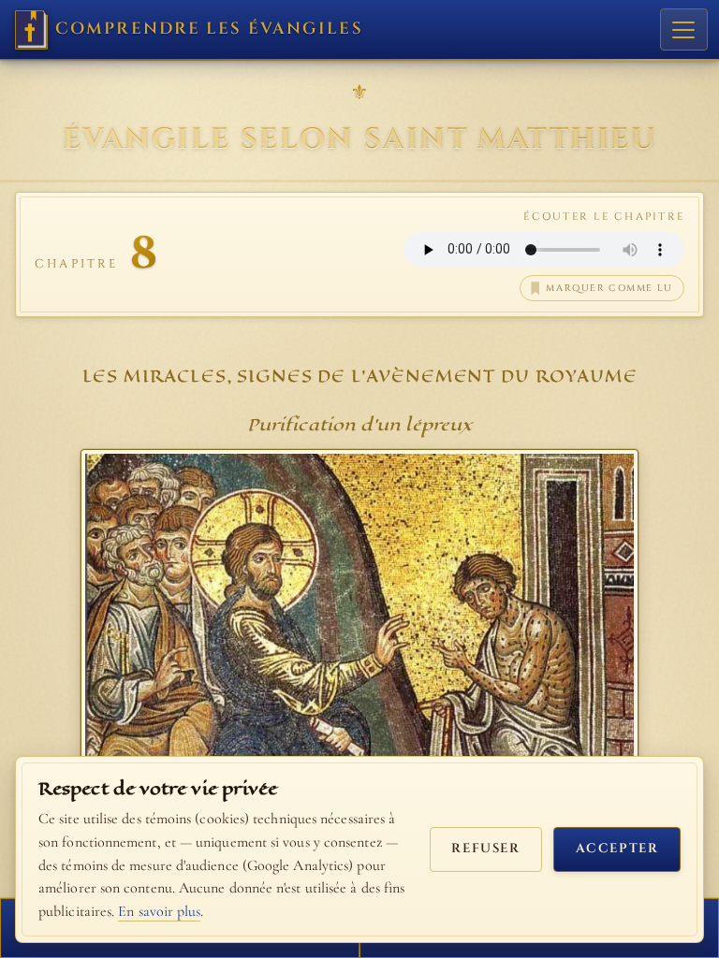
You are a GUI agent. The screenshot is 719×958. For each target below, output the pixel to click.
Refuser (485, 848)
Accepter (617, 848)
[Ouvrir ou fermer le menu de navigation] (684, 29)
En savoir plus (159, 911)
